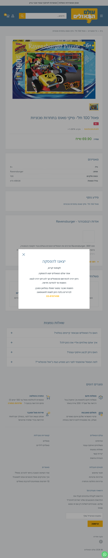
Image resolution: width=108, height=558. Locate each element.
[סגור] (23, 254)
